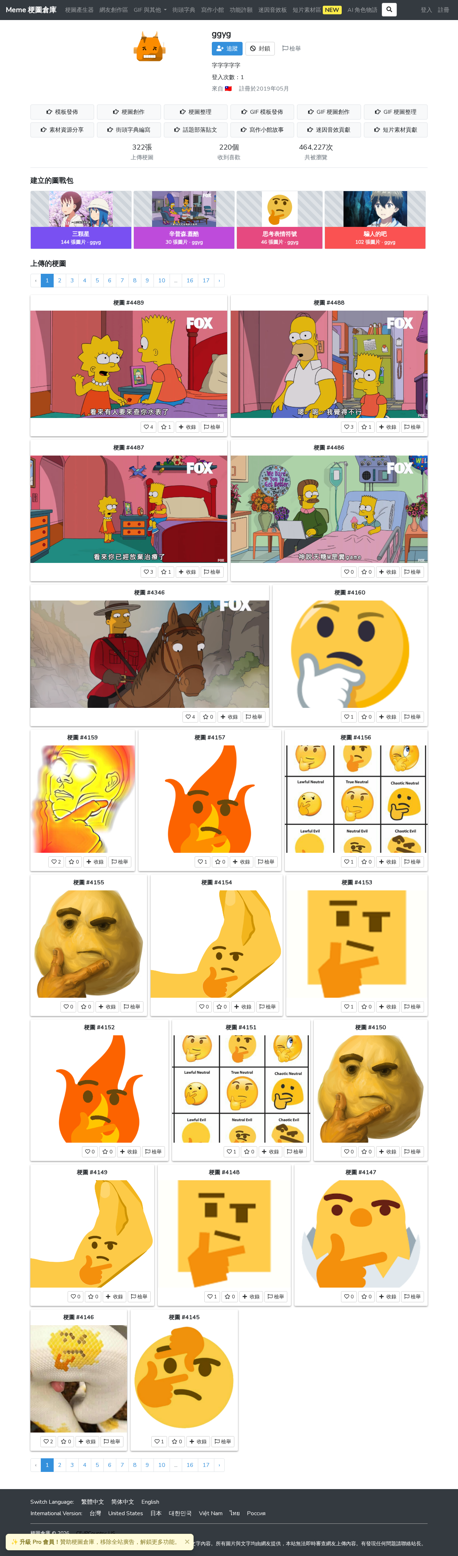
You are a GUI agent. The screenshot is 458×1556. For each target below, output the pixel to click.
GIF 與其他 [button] (148, 10)
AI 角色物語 (362, 10)
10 (161, 281)
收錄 (189, 427)
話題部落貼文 (199, 130)
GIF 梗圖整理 (399, 112)
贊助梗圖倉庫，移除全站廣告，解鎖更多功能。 (95, 1542)
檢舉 (294, 49)
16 (190, 281)
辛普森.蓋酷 (184, 234)
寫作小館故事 (266, 130)
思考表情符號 (280, 234)
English (150, 1502)
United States (125, 1513)
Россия (256, 1513)
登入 (426, 10)
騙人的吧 (375, 234)
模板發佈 (66, 112)
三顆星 (80, 234)
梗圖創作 (132, 112)
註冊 (443, 10)
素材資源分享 (66, 130)
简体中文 (122, 1502)
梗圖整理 (199, 112)
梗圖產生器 (79, 10)
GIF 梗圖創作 (332, 112)
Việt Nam (211, 1513)
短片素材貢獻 (399, 130)
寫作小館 (212, 10)
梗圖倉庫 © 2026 (49, 1533)
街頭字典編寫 (132, 130)
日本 (156, 1513)
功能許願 (241, 10)
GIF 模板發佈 (266, 112)
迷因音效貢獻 (332, 130)
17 (206, 281)
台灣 (95, 1513)
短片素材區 (316, 10)
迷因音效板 (272, 10)
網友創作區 (113, 10)
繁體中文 (92, 1502)
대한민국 (180, 1513)
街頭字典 (183, 10)
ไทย (235, 1513)
